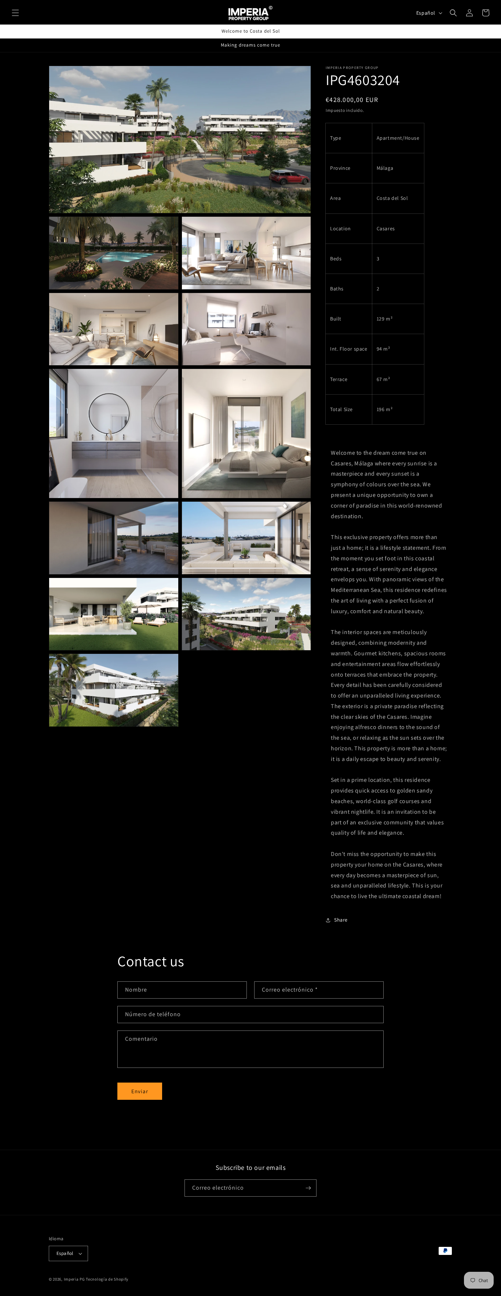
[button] (15, 13)
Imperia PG (74, 1279)
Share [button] (341, 920)
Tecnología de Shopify (107, 1279)
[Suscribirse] (308, 1188)
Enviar (139, 1091)
